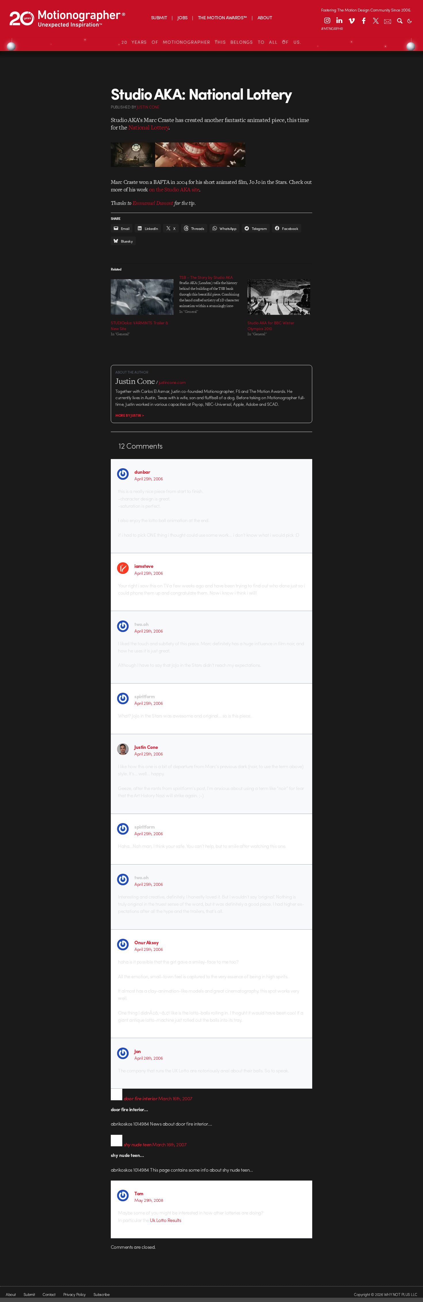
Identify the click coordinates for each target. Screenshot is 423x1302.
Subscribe (101, 1294)
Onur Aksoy (146, 942)
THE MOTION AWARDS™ (222, 17)
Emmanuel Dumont (153, 203)
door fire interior (140, 1098)
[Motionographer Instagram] (327, 20)
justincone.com (172, 382)
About (11, 1294)
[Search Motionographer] (400, 20)
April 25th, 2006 (148, 478)
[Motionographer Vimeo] (351, 20)
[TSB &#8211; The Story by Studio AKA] (213, 294)
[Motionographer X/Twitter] (375, 20)
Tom (138, 1193)
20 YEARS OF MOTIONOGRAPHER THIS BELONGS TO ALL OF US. (211, 42)
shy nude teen (137, 1144)
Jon (137, 1051)
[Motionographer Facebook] (363, 20)
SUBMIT (159, 17)
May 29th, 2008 (148, 1200)
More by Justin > (129, 415)
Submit (29, 1294)
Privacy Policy (74, 1294)
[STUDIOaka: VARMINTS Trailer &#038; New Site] (142, 297)
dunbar (142, 471)
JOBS (183, 17)
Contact (49, 1294)
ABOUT (265, 17)
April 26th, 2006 (148, 1058)
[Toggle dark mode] (409, 20)
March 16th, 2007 (175, 1098)
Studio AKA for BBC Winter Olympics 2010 (270, 325)
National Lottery (148, 127)
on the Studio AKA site (174, 189)
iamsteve (143, 565)
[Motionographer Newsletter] (387, 20)
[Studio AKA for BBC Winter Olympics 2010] (278, 297)
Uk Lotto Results (165, 1220)
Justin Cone (146, 746)
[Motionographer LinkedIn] (339, 20)
